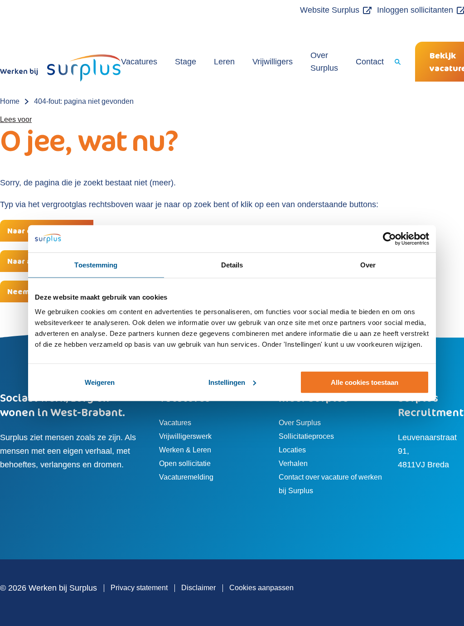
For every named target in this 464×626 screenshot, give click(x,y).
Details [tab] (232, 264)
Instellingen (226, 382)
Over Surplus (324, 62)
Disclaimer (198, 588)
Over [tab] (368, 264)
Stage (185, 61)
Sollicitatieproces (306, 436)
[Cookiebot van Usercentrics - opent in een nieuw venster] (389, 238)
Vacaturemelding (186, 477)
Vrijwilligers (272, 61)
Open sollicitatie (185, 463)
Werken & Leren (185, 450)
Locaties (292, 450)
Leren (224, 61)
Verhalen (293, 463)
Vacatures (139, 61)
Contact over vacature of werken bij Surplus (330, 484)
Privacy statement (139, 588)
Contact (370, 61)
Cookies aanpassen (261, 588)
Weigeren (100, 382)
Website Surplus (329, 10)
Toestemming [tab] (95, 264)
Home (9, 101)
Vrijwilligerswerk (185, 436)
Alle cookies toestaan (364, 382)
